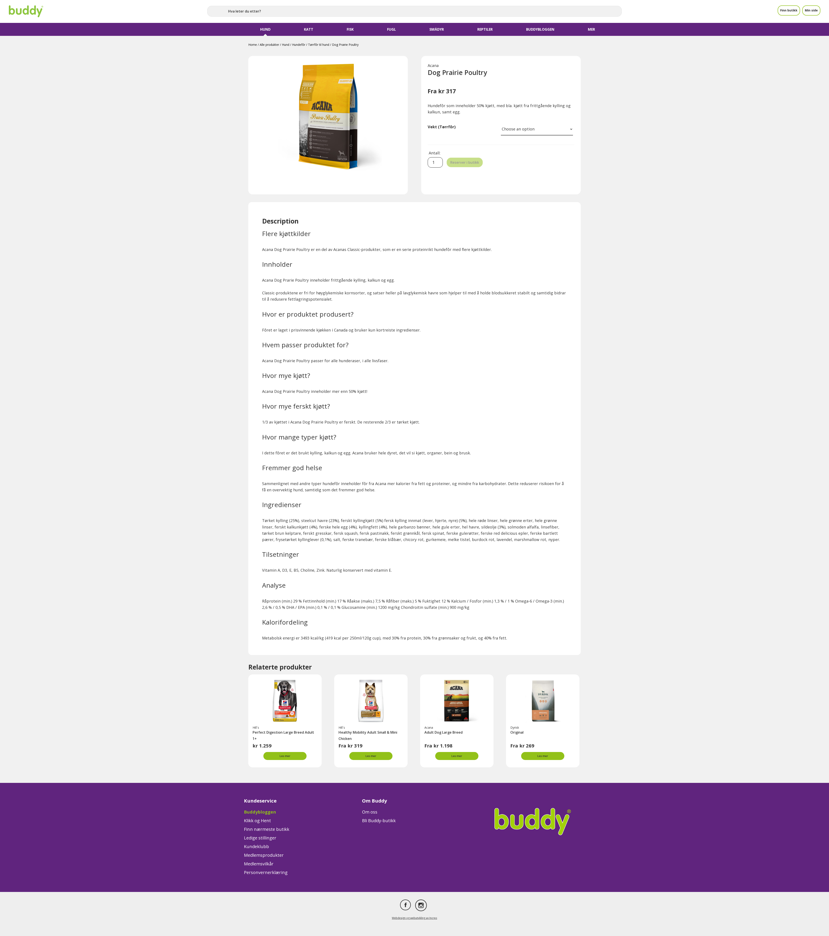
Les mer (285, 756)
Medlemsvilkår (259, 864)
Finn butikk (788, 10)
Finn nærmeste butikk (266, 829)
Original (517, 732)
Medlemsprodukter (264, 855)
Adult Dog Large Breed (443, 732)
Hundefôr (298, 45)
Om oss (369, 812)
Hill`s (256, 727)
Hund (285, 45)
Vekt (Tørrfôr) (442, 126)
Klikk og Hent (257, 820)
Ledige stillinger (260, 838)
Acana (433, 65)
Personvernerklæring (266, 872)
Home (252, 45)
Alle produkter (269, 45)
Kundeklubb (256, 846)
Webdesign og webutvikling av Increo (414, 918)
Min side (811, 10)
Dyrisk (514, 727)
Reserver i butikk (464, 162)
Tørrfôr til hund (318, 45)
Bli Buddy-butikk (379, 820)
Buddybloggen (260, 812)
